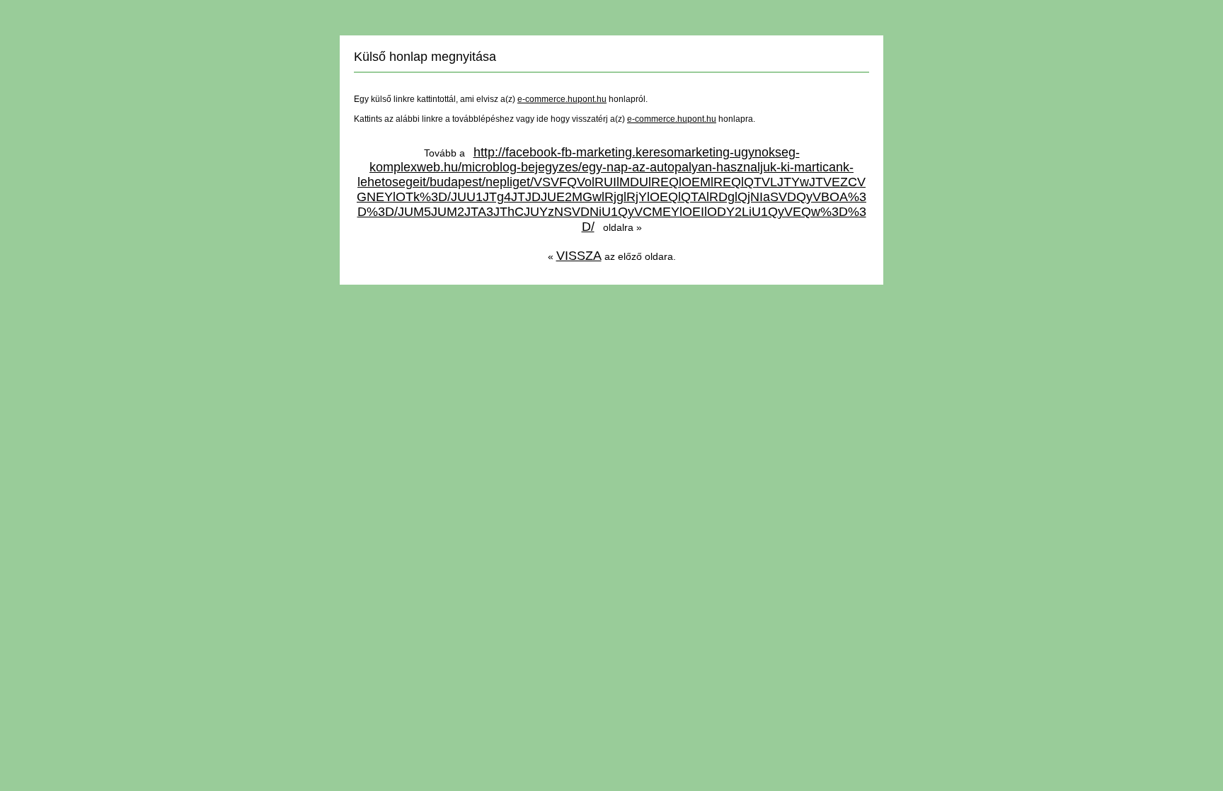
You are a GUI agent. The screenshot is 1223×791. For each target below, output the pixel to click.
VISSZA (579, 256)
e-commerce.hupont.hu (562, 99)
